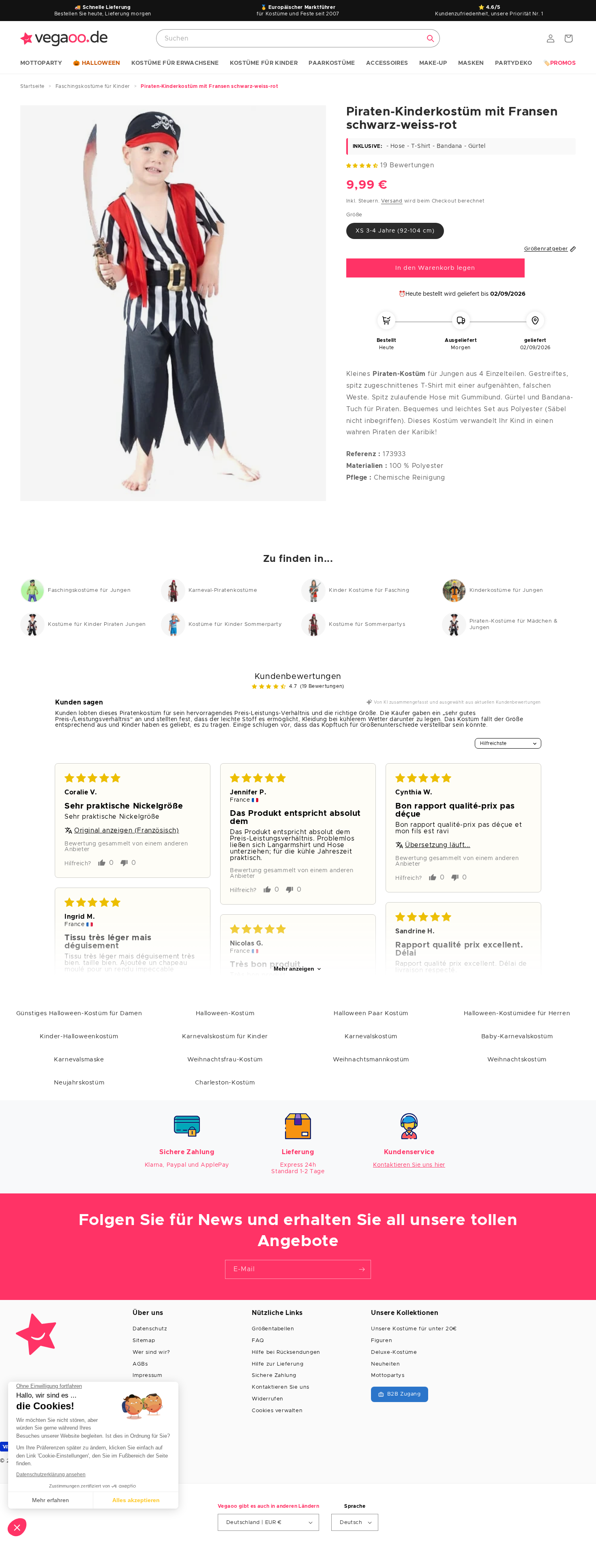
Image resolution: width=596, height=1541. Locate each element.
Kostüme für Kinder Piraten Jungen (97, 624)
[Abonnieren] (362, 1269)
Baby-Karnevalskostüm (517, 1036)
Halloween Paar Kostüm (371, 1013)
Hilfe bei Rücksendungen (286, 1352)
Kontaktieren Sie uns (280, 1387)
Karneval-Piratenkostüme (223, 590)
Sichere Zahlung (274, 1375)
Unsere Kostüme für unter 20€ (414, 1329)
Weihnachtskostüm (517, 1060)
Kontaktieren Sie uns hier (409, 1165)
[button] (41, 63)
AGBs (140, 1364)
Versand (392, 200)
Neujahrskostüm (79, 1083)
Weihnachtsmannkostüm (371, 1060)
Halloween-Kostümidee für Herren (517, 1013)
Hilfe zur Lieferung (277, 1364)
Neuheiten (385, 1364)
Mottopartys (388, 1375)
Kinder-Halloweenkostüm (79, 1036)
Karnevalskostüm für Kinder (225, 1036)
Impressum (147, 1375)
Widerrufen (267, 1399)
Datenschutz (150, 1329)
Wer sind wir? (151, 1352)
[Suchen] (430, 38)
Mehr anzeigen (294, 969)
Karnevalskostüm (371, 1036)
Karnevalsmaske (79, 1060)
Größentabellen (273, 1329)
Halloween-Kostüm (225, 1013)
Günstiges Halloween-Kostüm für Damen (79, 1013)
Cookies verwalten (277, 1410)
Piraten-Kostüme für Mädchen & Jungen (514, 624)
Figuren (381, 1340)
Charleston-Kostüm (225, 1083)
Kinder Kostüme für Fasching (369, 590)
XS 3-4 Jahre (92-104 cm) (395, 231)
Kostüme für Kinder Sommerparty (235, 624)
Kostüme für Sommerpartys (367, 624)
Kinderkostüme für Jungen (506, 590)
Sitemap (144, 1340)
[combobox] (298, 38)
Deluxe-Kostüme (394, 1352)
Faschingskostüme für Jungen (89, 590)
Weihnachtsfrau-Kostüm (225, 1060)
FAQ (258, 1340)
